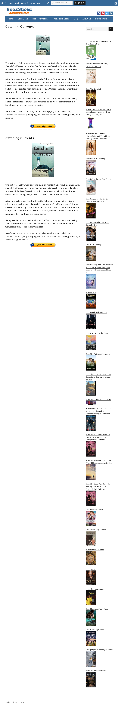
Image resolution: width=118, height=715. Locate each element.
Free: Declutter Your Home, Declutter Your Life (97, 65)
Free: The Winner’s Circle (96, 671)
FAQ (98, 703)
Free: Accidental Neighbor (96, 312)
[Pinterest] (103, 13)
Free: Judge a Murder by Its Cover (99, 650)
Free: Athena (91, 292)
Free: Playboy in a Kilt (94, 510)
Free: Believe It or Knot (95, 549)
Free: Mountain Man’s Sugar (97, 609)
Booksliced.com (11, 702)
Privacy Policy (101, 19)
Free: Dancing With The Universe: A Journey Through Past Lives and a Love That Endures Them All (99, 269)
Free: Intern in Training (95, 159)
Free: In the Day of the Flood (97, 333)
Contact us (90, 703)
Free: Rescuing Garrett (95, 630)
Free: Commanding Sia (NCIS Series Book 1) (97, 223)
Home (10, 19)
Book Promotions (40, 19)
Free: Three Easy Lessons (96, 530)
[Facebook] (98, 13)
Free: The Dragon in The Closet (98, 399)
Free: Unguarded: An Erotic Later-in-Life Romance (97, 200)
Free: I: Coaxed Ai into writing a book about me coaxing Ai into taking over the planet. (98, 112)
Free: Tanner (91, 569)
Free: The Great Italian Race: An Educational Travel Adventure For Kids (98, 377)
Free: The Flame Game (95, 589)
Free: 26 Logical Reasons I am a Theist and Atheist (98, 42)
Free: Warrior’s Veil (93, 89)
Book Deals (23, 19)
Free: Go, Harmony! (94, 245)
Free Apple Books (61, 19)
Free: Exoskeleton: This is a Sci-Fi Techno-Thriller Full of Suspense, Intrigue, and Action (99, 411)
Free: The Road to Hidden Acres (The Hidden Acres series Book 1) (99, 461)
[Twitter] (107, 13)
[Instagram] (111, 13)
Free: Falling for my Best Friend (98, 179)
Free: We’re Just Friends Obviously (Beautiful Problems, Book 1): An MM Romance (98, 136)
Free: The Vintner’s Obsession (98, 354)
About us (86, 19)
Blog (76, 19)
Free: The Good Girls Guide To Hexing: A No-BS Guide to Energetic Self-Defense (98, 437)
